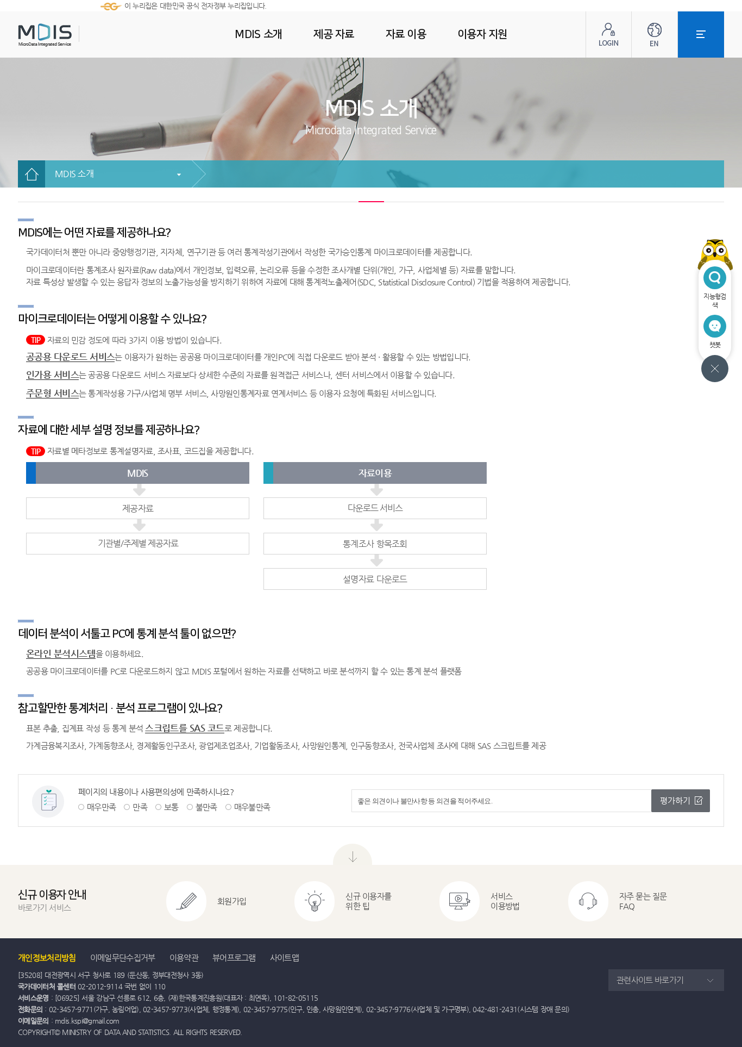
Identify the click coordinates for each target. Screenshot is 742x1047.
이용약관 (183, 957)
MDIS (72, 35)
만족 (140, 807)
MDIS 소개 (74, 174)
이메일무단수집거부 (122, 957)
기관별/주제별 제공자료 (138, 543)
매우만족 (101, 807)
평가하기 (675, 800)
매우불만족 (252, 807)
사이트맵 (284, 957)
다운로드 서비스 (375, 508)
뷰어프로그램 (234, 957)
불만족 (206, 807)
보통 (171, 807)
